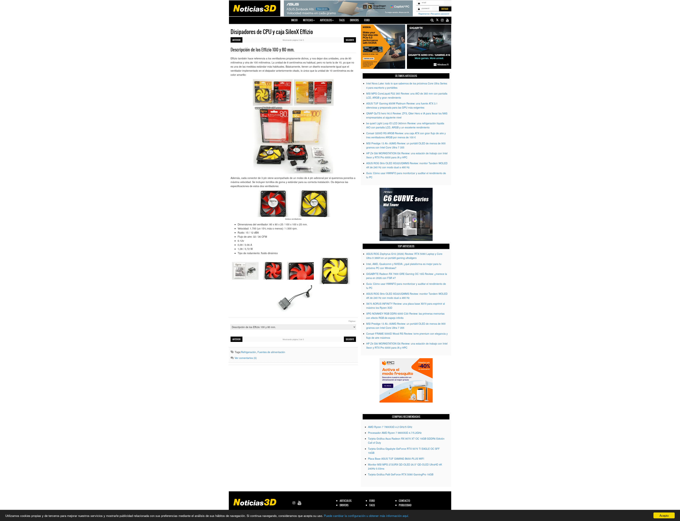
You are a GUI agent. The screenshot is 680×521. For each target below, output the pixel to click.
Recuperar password (440, 13)
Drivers (354, 20)
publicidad (405, 505)
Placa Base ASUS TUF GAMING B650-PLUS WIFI (396, 458)
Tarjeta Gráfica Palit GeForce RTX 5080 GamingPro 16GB (400, 474)
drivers (344, 505)
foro (372, 501)
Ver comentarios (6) (246, 358)
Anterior (236, 40)
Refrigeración (248, 352)
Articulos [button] (326, 20)
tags (372, 505)
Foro (367, 20)
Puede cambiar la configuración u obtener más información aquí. (366, 515)
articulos (346, 501)
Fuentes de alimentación (271, 352)
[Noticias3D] (254, 8)
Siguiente (350, 40)
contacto (404, 501)
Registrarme (423, 13)
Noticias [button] (308, 20)
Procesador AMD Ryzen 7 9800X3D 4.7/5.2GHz (395, 432)
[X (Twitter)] (437, 20)
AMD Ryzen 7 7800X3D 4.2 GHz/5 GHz (390, 427)
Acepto (664, 515)
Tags (342, 20)
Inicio (295, 20)
